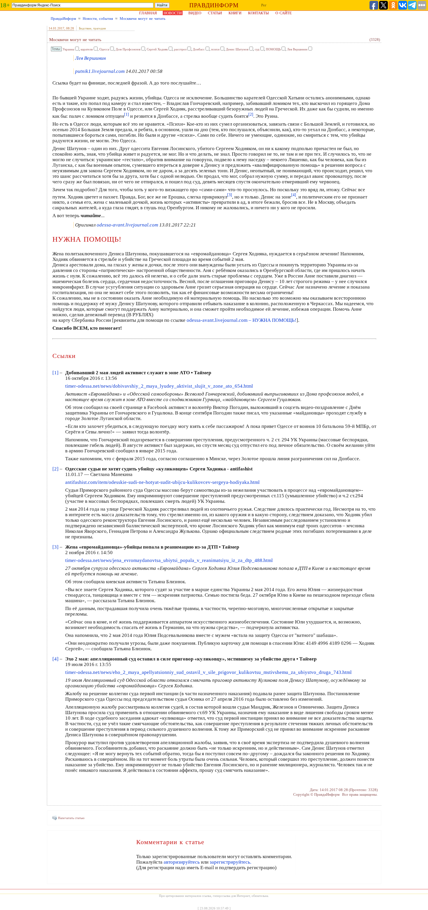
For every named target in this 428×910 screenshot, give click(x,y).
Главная (148, 13)
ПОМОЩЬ (273, 49)
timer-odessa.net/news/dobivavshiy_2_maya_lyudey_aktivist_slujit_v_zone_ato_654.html (159, 386)
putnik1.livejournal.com (100, 71)
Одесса (104, 49)
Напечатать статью (71, 818)
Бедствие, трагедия (92, 28)
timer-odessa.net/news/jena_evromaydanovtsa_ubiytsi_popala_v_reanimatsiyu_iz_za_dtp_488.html (169, 560)
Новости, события (98, 18)
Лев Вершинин (297, 49)
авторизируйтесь (182, 862)
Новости (173, 13)
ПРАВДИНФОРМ (214, 5)
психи (215, 49)
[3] (55, 547)
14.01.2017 (56, 28)
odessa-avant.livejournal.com (127, 225)
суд (257, 49)
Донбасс (199, 49)
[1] (55, 372)
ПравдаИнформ (63, 18)
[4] (55, 659)
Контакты (258, 13)
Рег (263, 5)
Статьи (215, 13)
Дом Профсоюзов (128, 49)
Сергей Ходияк (157, 49)
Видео (194, 13)
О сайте (283, 13)
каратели (87, 49)
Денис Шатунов (237, 49)
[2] (55, 469)
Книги (235, 13)
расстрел (180, 49)
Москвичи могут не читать (142, 18)
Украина (68, 49)
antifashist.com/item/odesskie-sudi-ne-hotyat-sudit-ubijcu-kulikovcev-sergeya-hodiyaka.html (162, 482)
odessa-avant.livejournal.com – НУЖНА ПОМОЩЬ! (241, 320)
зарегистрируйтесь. (230, 862)
